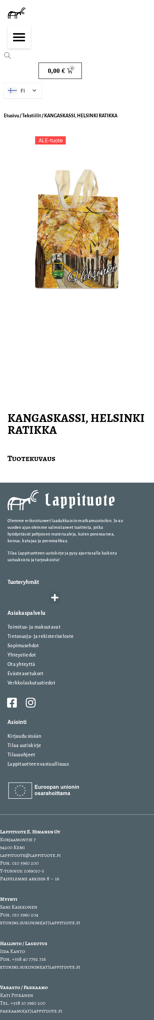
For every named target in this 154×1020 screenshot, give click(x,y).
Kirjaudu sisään (24, 736)
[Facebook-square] (12, 702)
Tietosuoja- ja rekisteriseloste (40, 636)
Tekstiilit (31, 115)
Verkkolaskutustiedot (31, 683)
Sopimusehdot (23, 645)
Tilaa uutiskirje (24, 745)
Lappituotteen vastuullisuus (38, 764)
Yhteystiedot (21, 655)
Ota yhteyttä (21, 664)
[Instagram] (30, 702)
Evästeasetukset (25, 673)
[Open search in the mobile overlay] (7, 55)
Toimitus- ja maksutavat (34, 627)
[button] (54, 597)
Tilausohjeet (21, 754)
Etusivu (11, 115)
